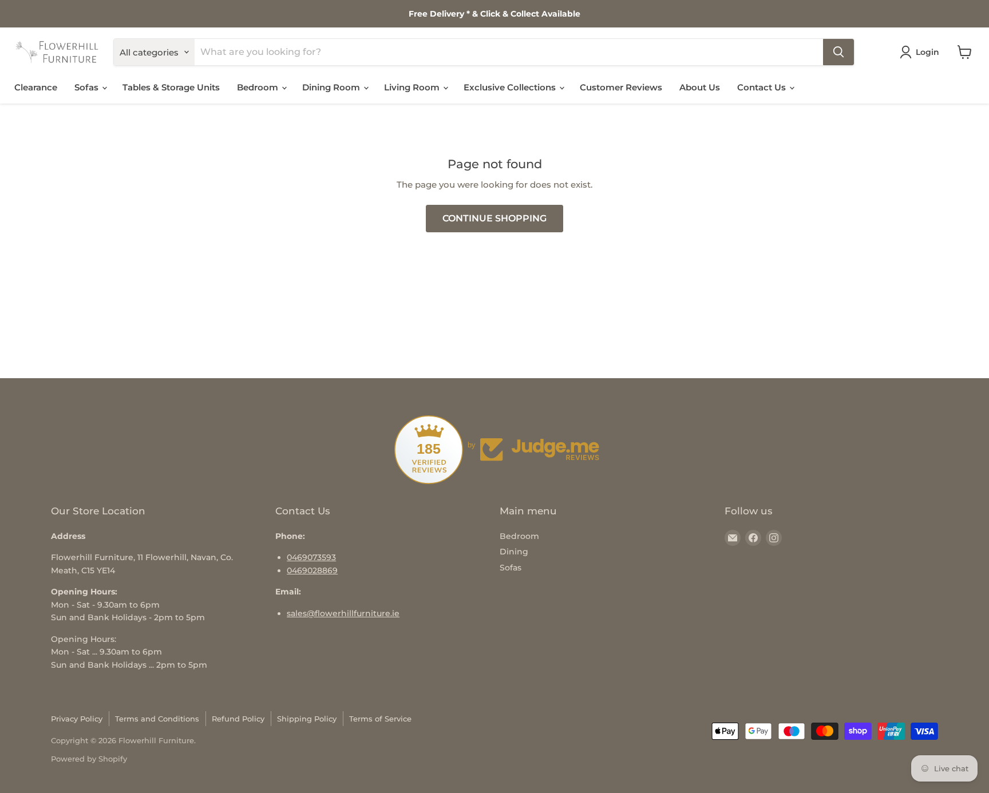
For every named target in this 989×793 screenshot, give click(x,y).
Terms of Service (380, 718)
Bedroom (258, 87)
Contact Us (762, 87)
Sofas (87, 87)
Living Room (413, 87)
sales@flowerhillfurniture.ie (343, 613)
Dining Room (332, 87)
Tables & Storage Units (171, 87)
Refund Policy (238, 718)
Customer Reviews (621, 87)
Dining (514, 551)
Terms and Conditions (157, 718)
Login (927, 52)
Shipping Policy (307, 718)
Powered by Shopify (89, 758)
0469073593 (311, 557)
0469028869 (312, 570)
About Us (699, 87)
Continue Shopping (494, 218)
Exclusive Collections (511, 87)
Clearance (35, 87)
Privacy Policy (76, 718)
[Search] (838, 52)
